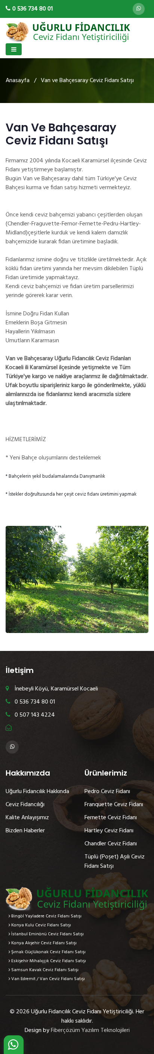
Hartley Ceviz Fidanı (108, 831)
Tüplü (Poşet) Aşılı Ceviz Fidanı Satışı (114, 861)
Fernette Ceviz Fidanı (110, 818)
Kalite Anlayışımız (27, 818)
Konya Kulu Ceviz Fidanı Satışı (40, 925)
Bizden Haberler (25, 831)
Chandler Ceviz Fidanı (110, 844)
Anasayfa (18, 80)
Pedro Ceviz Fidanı (107, 791)
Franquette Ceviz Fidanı (113, 805)
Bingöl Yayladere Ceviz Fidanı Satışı (45, 916)
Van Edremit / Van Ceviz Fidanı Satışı (47, 979)
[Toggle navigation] (14, 49)
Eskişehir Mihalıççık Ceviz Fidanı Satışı (48, 961)
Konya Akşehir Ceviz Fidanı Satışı (43, 943)
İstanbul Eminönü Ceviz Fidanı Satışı (47, 934)
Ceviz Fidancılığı (25, 805)
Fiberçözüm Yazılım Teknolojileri (90, 1030)
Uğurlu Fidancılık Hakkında (37, 791)
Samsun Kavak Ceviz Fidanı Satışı (44, 970)
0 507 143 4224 (34, 715)
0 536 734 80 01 (34, 702)
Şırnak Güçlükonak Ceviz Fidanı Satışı (48, 952)
